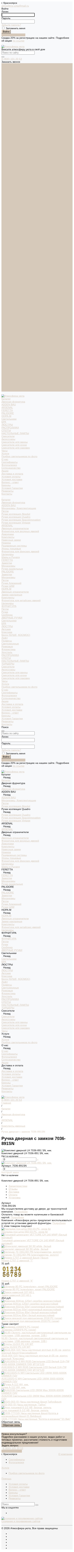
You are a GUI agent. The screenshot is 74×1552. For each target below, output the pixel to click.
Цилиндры (7, 220)
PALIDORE (7, 79)
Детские (6, 295)
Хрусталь (6, 318)
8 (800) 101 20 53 (11, 58)
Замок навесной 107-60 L (16, 1295)
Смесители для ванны (14, 107)
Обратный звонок (11, 1451)
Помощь (6, 1478)
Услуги (5, 349)
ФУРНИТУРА (8, 272)
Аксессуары (8, 105)
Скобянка (7, 280)
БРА (3, 87)
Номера (6, 208)
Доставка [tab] (14, 1191)
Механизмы (8, 231)
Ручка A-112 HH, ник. (13, 1387)
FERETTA (7, 76)
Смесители (8, 102)
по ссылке (18, 40)
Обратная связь (11, 1425)
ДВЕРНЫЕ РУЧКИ (11, 283)
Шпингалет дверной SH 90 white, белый (24, 1249)
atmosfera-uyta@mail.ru (15, 5)
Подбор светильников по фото (19, 122)
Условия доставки (11, 145)
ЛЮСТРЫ (7, 90)
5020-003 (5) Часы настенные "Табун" (23, 1404)
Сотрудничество (10, 364)
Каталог (6, 165)
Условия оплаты (10, 142)
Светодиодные (10, 309)
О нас (4, 355)
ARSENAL (7, 73)
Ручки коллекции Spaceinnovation (21, 185)
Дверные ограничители (15, 194)
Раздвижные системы (14, 211)
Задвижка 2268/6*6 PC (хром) (18, 1329)
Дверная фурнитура (13, 67)
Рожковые (7, 312)
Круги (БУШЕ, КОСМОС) (15, 300)
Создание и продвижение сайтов (20, 1521)
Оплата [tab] (13, 1194)
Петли (5, 177)
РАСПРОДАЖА (10, 93)
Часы (4, 116)
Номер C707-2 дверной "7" (17, 1260)
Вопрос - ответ (10, 148)
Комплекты (7, 202)
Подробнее (21, 1211)
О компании (65, 1454)
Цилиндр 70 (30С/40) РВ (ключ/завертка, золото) (30, 1254)
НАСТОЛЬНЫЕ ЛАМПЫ (15, 99)
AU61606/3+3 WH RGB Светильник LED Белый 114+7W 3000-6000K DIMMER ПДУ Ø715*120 (33, 1368)
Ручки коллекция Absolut (15, 179)
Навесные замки (11, 205)
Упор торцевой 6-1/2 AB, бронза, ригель (24, 1410)
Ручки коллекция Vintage (15, 188)
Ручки (4, 277)
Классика (6, 298)
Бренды (6, 151)
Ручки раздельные (12, 234)
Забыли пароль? (11, 24)
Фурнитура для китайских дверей (21, 266)
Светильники (9, 84)
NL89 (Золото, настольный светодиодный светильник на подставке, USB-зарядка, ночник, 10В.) (34, 1340)
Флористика (8, 315)
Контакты (6, 390)
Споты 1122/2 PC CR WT (16, 1347)
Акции (4, 367)
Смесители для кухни (14, 110)
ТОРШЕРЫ (7, 329)
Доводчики (7, 200)
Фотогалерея (9, 130)
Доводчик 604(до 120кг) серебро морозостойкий (29, 1303)
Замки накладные (11, 260)
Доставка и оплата (12, 370)
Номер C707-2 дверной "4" (17, 1280)
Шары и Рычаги (10, 223)
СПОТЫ (6, 96)
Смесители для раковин (15, 113)
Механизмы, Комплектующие (18, 174)
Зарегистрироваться (13, 34)
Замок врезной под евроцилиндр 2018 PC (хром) (30, 1321)
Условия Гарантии (12, 153)
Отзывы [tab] (13, 1188)
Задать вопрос (9, 1445)
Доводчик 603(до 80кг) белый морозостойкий (27, 1315)
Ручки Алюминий (11, 249)
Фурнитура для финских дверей (20, 217)
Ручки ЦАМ (7, 251)
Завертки (6, 228)
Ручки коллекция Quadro (15, 182)
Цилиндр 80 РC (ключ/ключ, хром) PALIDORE (28, 1289)
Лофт (4, 303)
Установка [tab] (14, 1197)
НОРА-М (6, 81)
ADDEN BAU (8, 70)
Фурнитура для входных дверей (20, 197)
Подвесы (6, 306)
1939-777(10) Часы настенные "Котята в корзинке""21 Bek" (36, 1419)
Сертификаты (9, 128)
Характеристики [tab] (18, 1186)
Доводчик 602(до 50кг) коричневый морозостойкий (31, 1309)
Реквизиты (7, 156)
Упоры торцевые (11, 214)
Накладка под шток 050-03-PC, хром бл (24, 1231)
